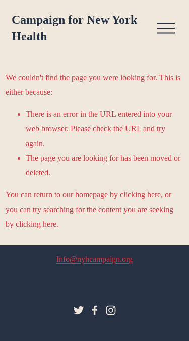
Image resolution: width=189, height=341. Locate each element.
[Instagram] (111, 310)
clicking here (140, 194)
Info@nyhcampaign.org (94, 259)
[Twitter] (79, 310)
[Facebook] (95, 310)
